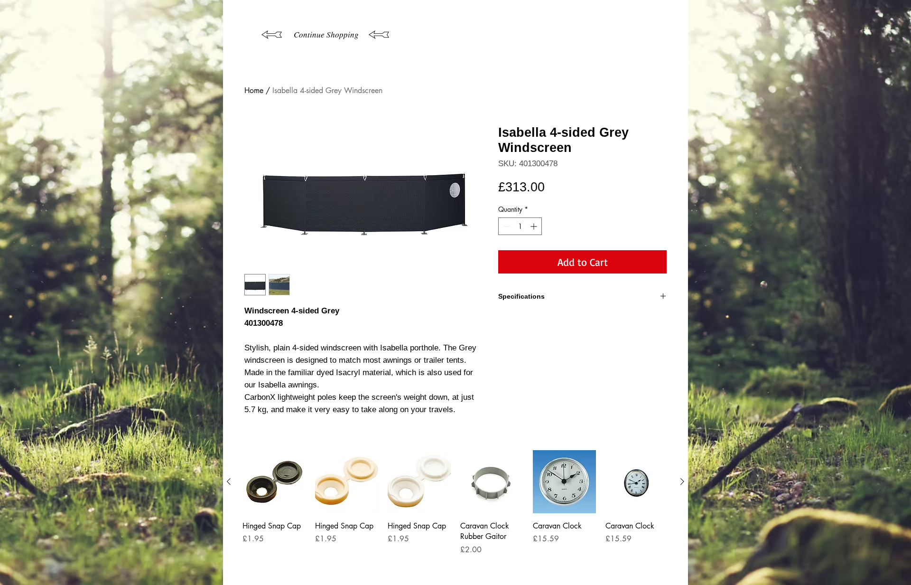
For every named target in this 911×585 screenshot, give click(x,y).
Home (253, 90)
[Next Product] (682, 481)
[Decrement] (505, 226)
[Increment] (534, 226)
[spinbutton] (520, 226)
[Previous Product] (228, 481)
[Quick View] (274, 481)
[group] (455, 513)
